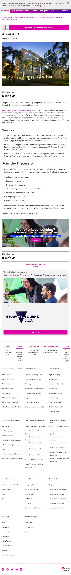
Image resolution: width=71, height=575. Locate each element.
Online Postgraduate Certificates (11, 407)
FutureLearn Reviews (31, 489)
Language (28, 398)
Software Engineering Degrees (11, 454)
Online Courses (6, 375)
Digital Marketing (54, 375)
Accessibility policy (7, 546)
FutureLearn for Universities (57, 489)
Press (34, 10)
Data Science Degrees (8, 445)
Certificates (28, 499)
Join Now (35, 332)
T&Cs (3, 523)
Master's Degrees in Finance (33, 455)
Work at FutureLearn (7, 489)
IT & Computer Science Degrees (11, 440)
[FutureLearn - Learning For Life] (64, 569)
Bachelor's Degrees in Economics (59, 443)
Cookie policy (5, 536)
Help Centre (29, 527)
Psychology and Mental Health (34, 388)
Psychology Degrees (7, 431)
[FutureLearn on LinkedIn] (21, 569)
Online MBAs (5, 426)
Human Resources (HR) (56, 393)
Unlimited (28, 503)
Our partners (53, 485)
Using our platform (31, 485)
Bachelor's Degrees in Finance (58, 447)
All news (5, 10)
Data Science (53, 388)
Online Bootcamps (7, 388)
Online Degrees (6, 393)
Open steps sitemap (7, 555)
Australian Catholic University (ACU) (16, 110)
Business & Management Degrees (11, 458)
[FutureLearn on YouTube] (16, 569)
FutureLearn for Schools (56, 503)
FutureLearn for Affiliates (56, 508)
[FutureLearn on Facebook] (3, 569)
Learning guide (29, 494)
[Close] (68, 3)
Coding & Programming (56, 407)
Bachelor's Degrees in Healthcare (59, 426)
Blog (2, 499)
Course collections (54, 411)
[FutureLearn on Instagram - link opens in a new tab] (7, 569)
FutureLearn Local (20, 10)
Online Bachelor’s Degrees (9, 402)
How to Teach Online (21, 17)
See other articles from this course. (39, 28)
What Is (64, 10)
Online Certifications (8, 379)
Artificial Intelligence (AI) (56, 384)
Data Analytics (53, 379)
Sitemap (4, 550)
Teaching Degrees (7, 435)
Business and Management (33, 375)
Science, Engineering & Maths (34, 407)
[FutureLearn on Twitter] (12, 569)
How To (54, 10)
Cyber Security (53, 398)
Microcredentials (6, 384)
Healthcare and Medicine (33, 379)
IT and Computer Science (33, 393)
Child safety (29, 523)
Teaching (10, 17)
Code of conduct (6, 541)
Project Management (55, 402)
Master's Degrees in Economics (34, 459)
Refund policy (5, 532)
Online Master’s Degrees (9, 398)
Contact (27, 532)
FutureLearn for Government (57, 499)
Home (4, 17)
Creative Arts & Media (32, 402)
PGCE (3, 449)
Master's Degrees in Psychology (35, 426)
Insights (44, 10)
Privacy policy (5, 527)
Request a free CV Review (33, 508)
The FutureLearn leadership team (11, 485)
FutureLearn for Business (56, 494)
